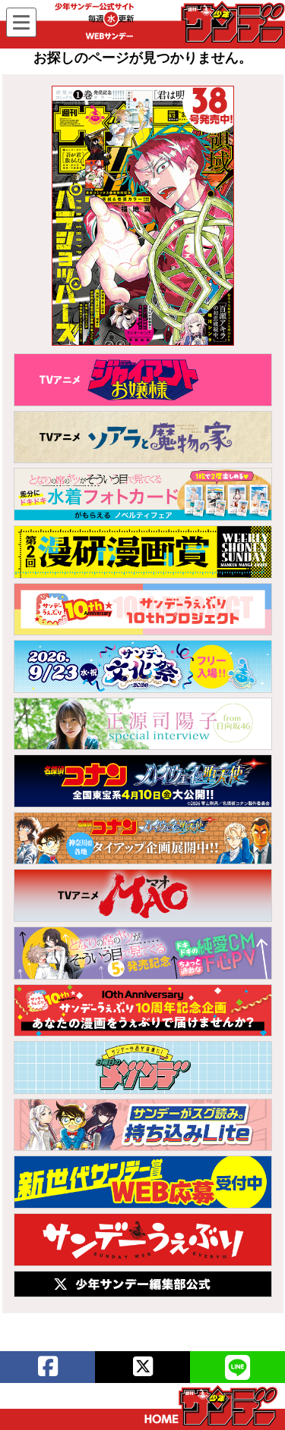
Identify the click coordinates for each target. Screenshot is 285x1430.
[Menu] (21, 22)
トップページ (210, 1406)
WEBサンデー (232, 22)
